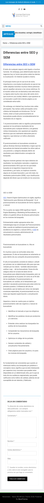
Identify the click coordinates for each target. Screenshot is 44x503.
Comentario (12, 416)
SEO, (5, 198)
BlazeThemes (23, 499)
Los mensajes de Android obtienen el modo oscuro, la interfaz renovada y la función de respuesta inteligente (20, 2)
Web (9, 459)
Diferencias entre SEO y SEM (19, 64)
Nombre (10, 441)
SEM (34, 230)
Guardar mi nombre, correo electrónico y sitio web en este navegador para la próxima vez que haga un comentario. (21, 469)
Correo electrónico (14, 450)
